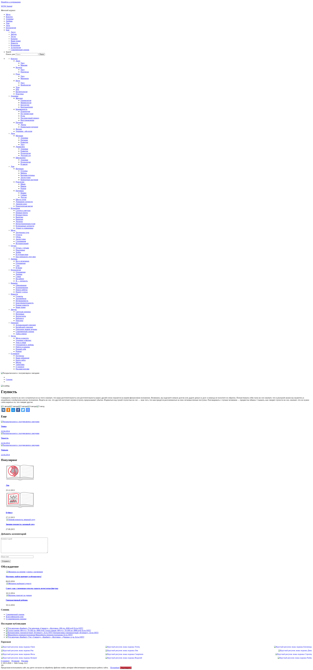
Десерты (19, 221)
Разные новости (22, 305)
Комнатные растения (29, 180)
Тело (18, 87)
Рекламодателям (22, 369)
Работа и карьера (23, 347)
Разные (19, 351)
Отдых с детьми (22, 248)
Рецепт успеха (22, 292)
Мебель (24, 173)
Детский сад (26, 155)
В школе (24, 164)
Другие (24, 197)
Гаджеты (19, 296)
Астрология (16, 47)
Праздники (20, 250)
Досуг (13, 32)
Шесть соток (21, 199)
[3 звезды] (23, 406)
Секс (18, 265)
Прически (25, 72)
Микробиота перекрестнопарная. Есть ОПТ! (54, 635)
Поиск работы (22, 290)
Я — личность (22, 281)
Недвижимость (22, 301)
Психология (11, 28)
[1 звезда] (5, 406)
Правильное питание (29, 127)
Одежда (19, 235)
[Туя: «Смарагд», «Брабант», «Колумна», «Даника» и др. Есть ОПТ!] (17, 637)
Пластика (20, 94)
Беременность (21, 109)
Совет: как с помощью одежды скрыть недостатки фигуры (32, 588)
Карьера (14, 39)
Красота (9, 17)
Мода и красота (22, 338)
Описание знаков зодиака (26, 329)
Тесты (13, 36)
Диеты (23, 125)
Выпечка (19, 217)
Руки (18, 74)
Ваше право (16, 41)
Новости (14, 43)
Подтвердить (126, 668)
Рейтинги (20, 318)
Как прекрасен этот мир (26, 257)
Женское (19, 98)
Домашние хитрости (24, 202)
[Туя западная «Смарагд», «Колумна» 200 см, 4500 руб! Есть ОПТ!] (17, 628)
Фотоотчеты (21, 316)
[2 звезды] (14, 406)
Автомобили (21, 298)
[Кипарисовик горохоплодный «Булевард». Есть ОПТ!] (29, 633)
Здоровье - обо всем (24, 131)
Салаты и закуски (23, 210)
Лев (7, 485)
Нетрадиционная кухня (25, 224)
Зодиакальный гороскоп (26, 325)
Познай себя (21, 349)
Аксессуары (26, 177)
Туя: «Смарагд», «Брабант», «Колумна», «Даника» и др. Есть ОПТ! (56, 637)
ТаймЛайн (20, 364)
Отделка (24, 171)
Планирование (22, 287)
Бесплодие (25, 105)
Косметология (21, 92)
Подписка (20, 356)
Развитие (24, 142)
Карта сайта (21, 360)
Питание (19, 122)
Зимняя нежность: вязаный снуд (20, 524)
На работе (20, 279)
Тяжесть (4, 438)
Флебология (26, 85)
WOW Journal (6, 6)
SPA (17, 89)
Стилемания (21, 241)
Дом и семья (21, 342)
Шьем (23, 184)
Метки (18, 362)
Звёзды (14, 34)
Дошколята (20, 147)
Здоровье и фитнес (23, 340)
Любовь (9, 21)
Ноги (18, 81)
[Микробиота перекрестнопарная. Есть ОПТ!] (20, 635)
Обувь (18, 237)
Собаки (24, 195)
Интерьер (20, 169)
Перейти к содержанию (11, 2)
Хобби (18, 252)
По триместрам (27, 114)
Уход (22, 63)
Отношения (20, 263)
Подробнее (114, 668)
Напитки (19, 219)
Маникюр (25, 78)
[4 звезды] (32, 406)
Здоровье (9, 19)
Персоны (19, 320)
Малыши (19, 136)
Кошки (23, 193)
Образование (21, 285)
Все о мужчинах (22, 261)
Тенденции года (22, 232)
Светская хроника (23, 312)
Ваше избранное (22, 358)
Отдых (13, 246)
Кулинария (15, 45)
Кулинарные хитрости (25, 226)
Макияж (24, 65)
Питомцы (20, 191)
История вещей (22, 243)
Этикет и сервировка (24, 228)
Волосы (19, 67)
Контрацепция (27, 107)
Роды (23, 116)
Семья (18, 276)
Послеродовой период (30, 118)
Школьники (21, 158)
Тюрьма (4, 450)
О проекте (15, 353)
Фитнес (19, 129)
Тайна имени (21, 334)
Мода (8, 14)
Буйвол (9, 513)
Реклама (24, 661)
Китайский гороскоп (24, 327)
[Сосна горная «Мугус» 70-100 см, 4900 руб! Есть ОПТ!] (25, 630)
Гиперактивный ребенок (17, 600)
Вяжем (23, 186)
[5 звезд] (40, 406)
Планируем (25, 111)
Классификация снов (14, 617)
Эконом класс (21, 204)
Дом (7, 23)
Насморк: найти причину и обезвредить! (23, 576)
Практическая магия (24, 206)
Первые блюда (22, 213)
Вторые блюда (22, 215)
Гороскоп (14, 323)
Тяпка (3, 426)
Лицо (18, 61)
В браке (19, 268)
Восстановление (27, 120)
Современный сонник (20, 50)
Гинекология (26, 100)
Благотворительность (25, 303)
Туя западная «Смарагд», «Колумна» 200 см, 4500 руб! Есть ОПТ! (55, 628)
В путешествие (22, 254)
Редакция (15, 661)
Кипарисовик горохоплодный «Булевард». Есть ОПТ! (76, 633)
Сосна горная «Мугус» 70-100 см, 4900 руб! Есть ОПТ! (68, 630)
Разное (23, 188)
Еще (7, 30)
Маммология (26, 103)
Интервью (20, 314)
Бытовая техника (28, 175)
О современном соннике (16, 619)
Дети (8, 25)
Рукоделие (20, 182)
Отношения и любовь (25, 345)
